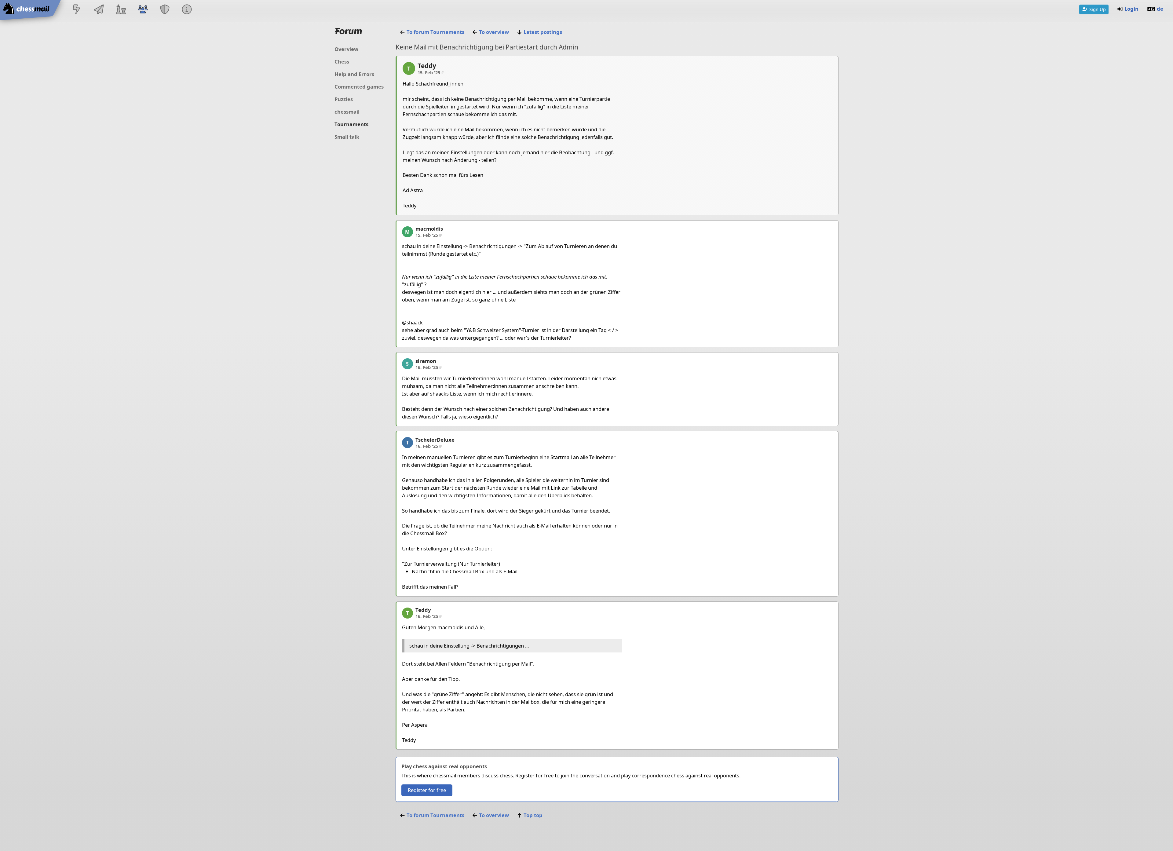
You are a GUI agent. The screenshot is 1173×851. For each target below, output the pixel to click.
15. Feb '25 (431, 72)
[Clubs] (165, 10)
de (1160, 8)
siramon (425, 360)
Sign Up (1097, 9)
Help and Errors (354, 74)
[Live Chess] (77, 10)
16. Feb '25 (428, 367)
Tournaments (351, 124)
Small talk (346, 136)
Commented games (359, 86)
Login (1131, 8)
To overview (494, 31)
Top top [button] (533, 815)
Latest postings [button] (543, 31)
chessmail (347, 111)
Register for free (427, 790)
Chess (341, 61)
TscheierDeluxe (435, 439)
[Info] (187, 10)
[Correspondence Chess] (99, 10)
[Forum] (143, 10)
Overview (346, 49)
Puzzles (343, 99)
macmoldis (429, 228)
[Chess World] (121, 10)
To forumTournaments (435, 31)
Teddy (427, 65)
